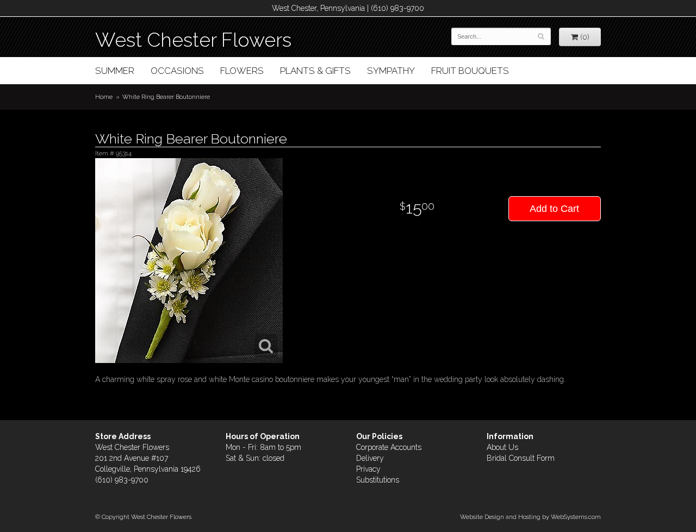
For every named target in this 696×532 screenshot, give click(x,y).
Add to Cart (554, 208)
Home (104, 97)
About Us (502, 447)
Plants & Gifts (315, 70)
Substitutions (377, 479)
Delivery (370, 458)
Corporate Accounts (388, 447)
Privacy (368, 469)
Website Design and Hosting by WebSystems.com (530, 517)
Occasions (177, 70)
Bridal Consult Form (521, 458)
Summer (114, 70)
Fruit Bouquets (470, 70)
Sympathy (391, 70)
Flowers (242, 70)
